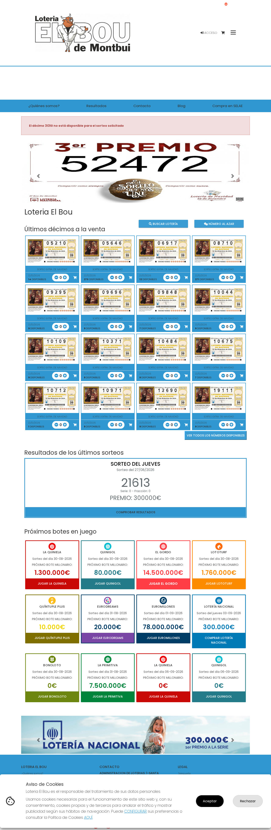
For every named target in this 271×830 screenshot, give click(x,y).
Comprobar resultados (135, 512)
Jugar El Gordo (163, 583)
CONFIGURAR (135, 811)
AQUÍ (88, 817)
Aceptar (210, 801)
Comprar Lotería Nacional (219, 640)
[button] (38, 176)
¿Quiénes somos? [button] (43, 105)
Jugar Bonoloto (52, 696)
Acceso (210, 33)
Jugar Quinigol (108, 583)
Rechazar (248, 801)
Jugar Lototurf (218, 583)
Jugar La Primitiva (108, 696)
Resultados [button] (96, 105)
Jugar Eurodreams (107, 638)
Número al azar (220, 224)
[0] (225, 32)
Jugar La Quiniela (52, 583)
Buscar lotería (165, 224)
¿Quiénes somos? (32, 773)
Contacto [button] (142, 105)
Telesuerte (184, 773)
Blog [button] (181, 105)
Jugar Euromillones (163, 638)
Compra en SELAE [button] (227, 105)
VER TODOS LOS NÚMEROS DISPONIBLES (216, 435)
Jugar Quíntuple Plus (52, 638)
